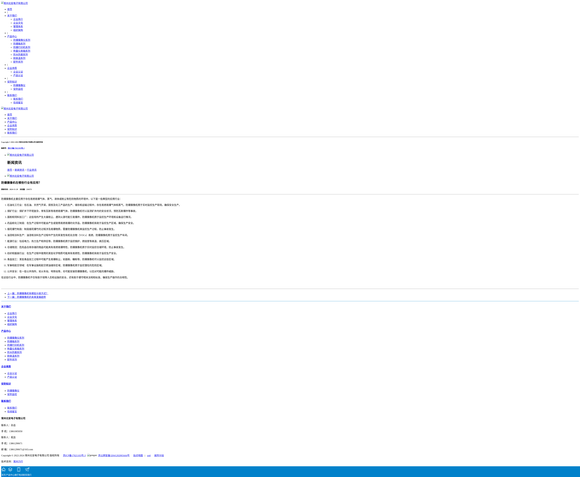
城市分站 (159, 455)
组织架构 (18, 30)
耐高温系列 (19, 58)
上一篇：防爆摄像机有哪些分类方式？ (27, 293)
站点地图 (138, 455)
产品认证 (18, 75)
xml (149, 455)
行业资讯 (32, 170)
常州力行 (18, 461)
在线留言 (18, 102)
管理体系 (18, 26)
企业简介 (18, 19)
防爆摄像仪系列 (21, 40)
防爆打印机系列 (21, 47)
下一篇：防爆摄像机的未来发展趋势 (26, 297)
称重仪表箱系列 (21, 51)
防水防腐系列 (20, 54)
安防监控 (18, 89)
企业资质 (12, 68)
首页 (9, 9)
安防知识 (12, 81)
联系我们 (12, 95)
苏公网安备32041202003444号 (114, 455)
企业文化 (18, 23)
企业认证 (18, 72)
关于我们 (12, 15)
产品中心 (12, 36)
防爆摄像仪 (19, 85)
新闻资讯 (19, 170)
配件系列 (18, 62)
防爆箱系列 (19, 43)
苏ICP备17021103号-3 (16, 148)
